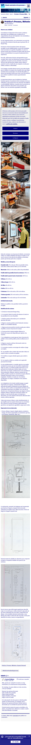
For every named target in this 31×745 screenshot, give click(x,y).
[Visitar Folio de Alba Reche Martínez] (2, 22)
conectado (15, 715)
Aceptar (15, 128)
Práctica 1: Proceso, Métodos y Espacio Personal (14, 665)
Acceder (16, 742)
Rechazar (15, 133)
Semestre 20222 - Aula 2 (7, 14)
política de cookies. (12, 124)
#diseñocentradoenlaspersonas (10, 670)
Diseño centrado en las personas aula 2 (16, 5)
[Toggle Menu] (28, 6)
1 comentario (15, 25)
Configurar (15, 138)
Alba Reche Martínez (8, 23)
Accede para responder (23, 679)
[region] (15, 124)
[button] (29, 14)
